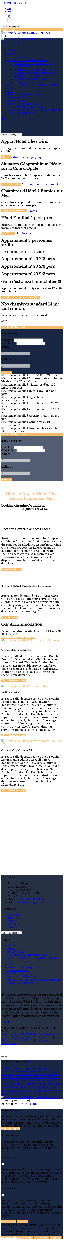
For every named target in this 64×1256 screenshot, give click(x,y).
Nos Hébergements (14, 210)
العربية (32, 1071)
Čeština (39, 1077)
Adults (5, 346)
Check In (7, 339)
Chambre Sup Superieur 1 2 (32, 63)
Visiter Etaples (11, 184)
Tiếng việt (39, 1087)
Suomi (40, 1071)
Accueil (12, 51)
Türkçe (31, 1083)
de (9, 8)
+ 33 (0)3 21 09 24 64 (14, 2)
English (12, 917)
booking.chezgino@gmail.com (37, 902)
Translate (30, 1103)
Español (12, 920)
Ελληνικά (16, 1071)
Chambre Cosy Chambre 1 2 (32, 69)
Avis (10, 91)
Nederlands (17, 1083)
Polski (28, 1087)
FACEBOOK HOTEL (20, 113)
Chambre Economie (27, 75)
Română (6, 1090)
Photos (12, 54)
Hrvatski (7, 1080)
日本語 (58, 1083)
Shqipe (38, 1090)
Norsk (5, 1083)
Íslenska (51, 1080)
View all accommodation (18, 637)
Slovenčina (8, 1094)
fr (8, 17)
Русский (52, 1087)
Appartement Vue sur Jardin (33, 78)
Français (13, 923)
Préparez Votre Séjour (28, 106)
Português (16, 1087)
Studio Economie (25, 82)
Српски (29, 1090)
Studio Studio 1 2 (25, 66)
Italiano (12, 927)
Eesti (24, 1071)
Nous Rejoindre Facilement (40, 184)
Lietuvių (7, 1074)
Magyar (55, 1077)
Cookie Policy (24, 1040)
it (8, 20)
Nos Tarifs (8, 233)
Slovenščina (52, 1090)
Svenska (18, 1090)
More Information (13, 680)
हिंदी (47, 1077)
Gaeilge (51, 1071)
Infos (10, 88)
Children (7, 359)
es (8, 14)
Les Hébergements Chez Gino (27, 60)
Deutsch (13, 914)
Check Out (8, 343)
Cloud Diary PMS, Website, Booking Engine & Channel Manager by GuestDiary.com (32, 1035)
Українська (47, 1083)
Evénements (15, 57)
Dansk (5, 1071)
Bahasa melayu (50, 1074)
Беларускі (27, 1077)
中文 (19, 1094)
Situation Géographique (23, 94)
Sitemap (6, 1040)
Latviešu (19, 1074)
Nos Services (16, 100)
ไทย (38, 1083)
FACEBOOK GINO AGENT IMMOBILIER (34, 110)
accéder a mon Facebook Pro (20, 297)
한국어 (5, 1087)
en (9, 11)
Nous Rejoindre (11, 569)
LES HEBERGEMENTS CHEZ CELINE (32, 85)
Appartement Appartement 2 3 (34, 72)
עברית (41, 1080)
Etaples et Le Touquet (22, 103)
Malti (4, 1077)
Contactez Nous (18, 97)
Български (15, 1077)
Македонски (32, 1074)
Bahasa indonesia (25, 1080)
